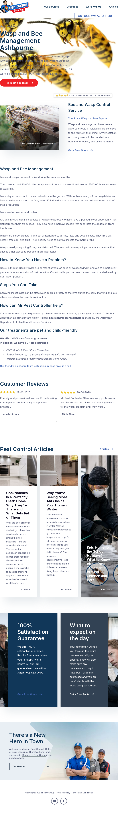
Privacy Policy (63, 792)
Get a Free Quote (78, 150)
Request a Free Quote (34, 755)
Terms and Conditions (82, 792)
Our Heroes (19, 766)
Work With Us (93, 6)
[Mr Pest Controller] (14, 12)
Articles (113, 6)
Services (11, 26)
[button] (61, 421)
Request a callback (17, 82)
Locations (72, 6)
